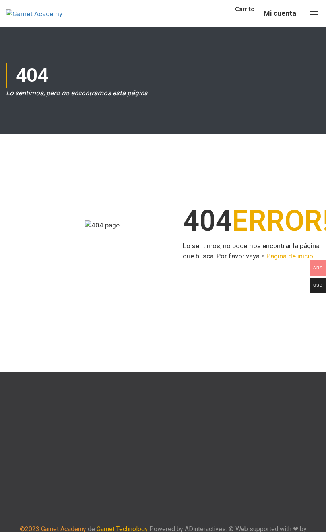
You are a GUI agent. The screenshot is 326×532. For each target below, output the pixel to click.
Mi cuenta (280, 13)
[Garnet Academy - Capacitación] (36, 14)
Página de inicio (289, 256)
